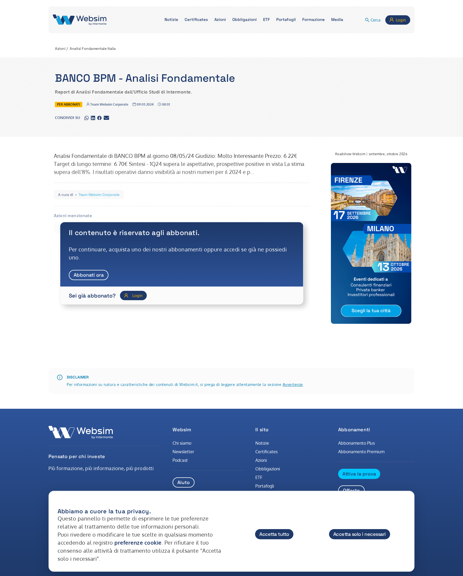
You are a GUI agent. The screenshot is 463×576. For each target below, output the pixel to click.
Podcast (180, 460)
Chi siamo (182, 443)
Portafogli (264, 486)
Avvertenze (293, 384)
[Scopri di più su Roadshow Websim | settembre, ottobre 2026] (371, 243)
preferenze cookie (138, 542)
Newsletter (183, 451)
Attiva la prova (359, 474)
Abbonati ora (89, 275)
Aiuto (183, 482)
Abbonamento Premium (361, 451)
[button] (171, 20)
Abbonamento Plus (356, 443)
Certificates (266, 451)
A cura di (65, 194)
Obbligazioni (267, 468)
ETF (258, 477)
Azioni (60, 48)
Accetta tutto (274, 534)
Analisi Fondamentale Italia (93, 48)
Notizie (262, 443)
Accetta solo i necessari (359, 534)
